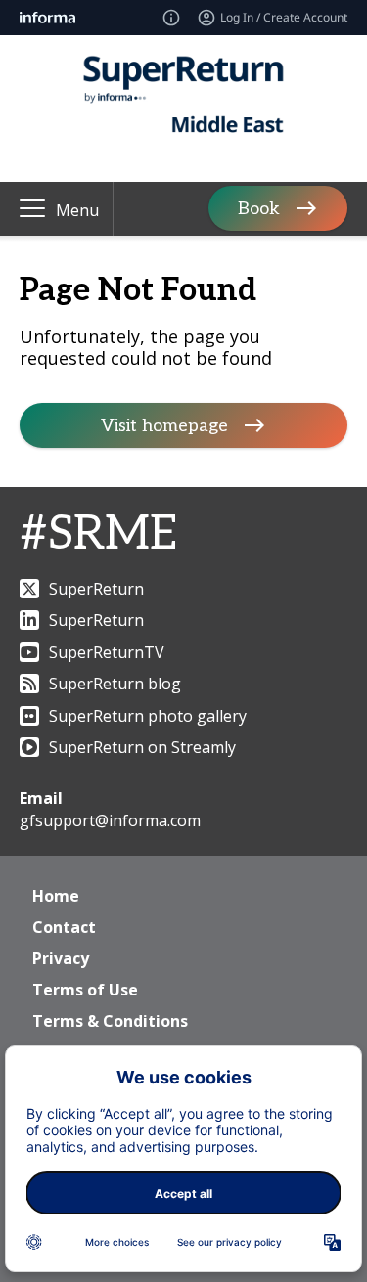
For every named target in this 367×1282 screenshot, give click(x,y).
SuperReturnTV (106, 652)
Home (55, 895)
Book (259, 209)
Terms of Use (85, 989)
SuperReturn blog (115, 683)
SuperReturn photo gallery (148, 716)
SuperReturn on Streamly (142, 747)
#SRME (98, 534)
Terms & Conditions (110, 1021)
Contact (64, 927)
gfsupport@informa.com (110, 820)
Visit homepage (164, 426)
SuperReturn (96, 588)
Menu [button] (77, 210)
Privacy (60, 958)
